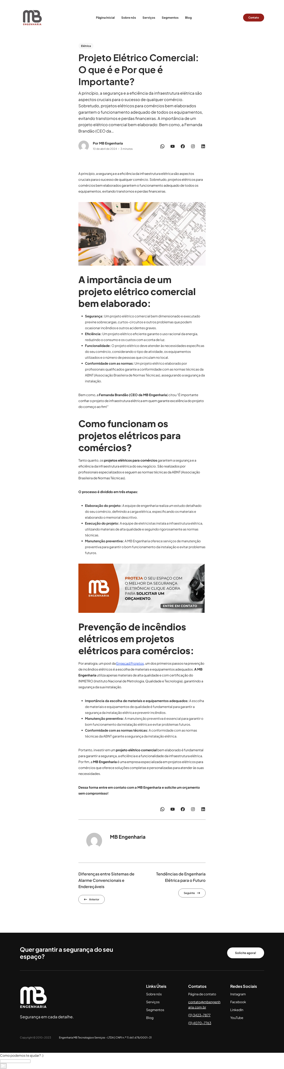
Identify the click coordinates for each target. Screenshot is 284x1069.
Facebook (238, 1002)
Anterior (94, 899)
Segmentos (155, 1010)
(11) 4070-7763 (199, 1023)
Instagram (238, 994)
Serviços (153, 1002)
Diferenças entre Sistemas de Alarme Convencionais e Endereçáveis (106, 880)
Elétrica (86, 46)
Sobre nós (154, 994)
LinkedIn (236, 1010)
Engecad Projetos (130, 663)
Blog (150, 1018)
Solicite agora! (245, 953)
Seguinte (189, 893)
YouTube (236, 1018)
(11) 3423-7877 (199, 1015)
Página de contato (202, 994)
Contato (253, 17)
